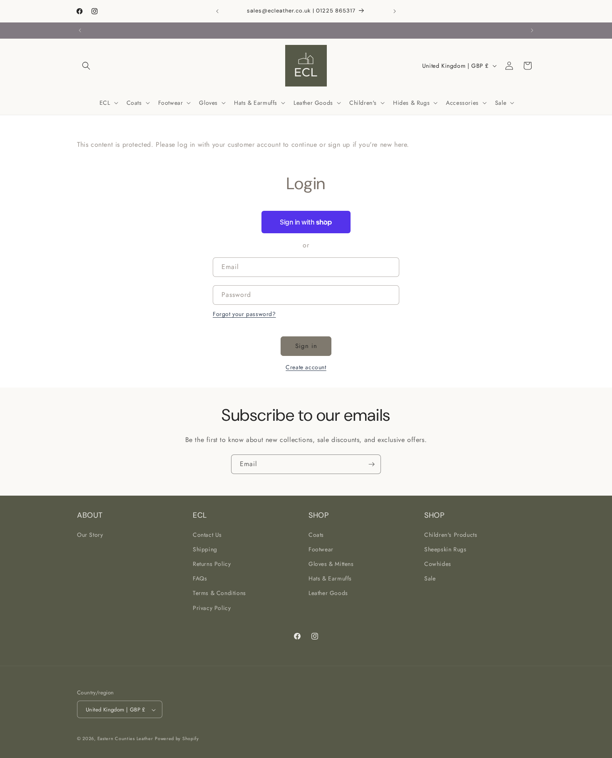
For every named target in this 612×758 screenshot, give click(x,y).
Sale (429, 578)
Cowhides (437, 563)
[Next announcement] (395, 11)
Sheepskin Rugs (445, 549)
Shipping (205, 549)
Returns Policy (212, 563)
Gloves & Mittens (331, 563)
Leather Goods (328, 593)
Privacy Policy (212, 607)
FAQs (200, 578)
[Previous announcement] (217, 11)
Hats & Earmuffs (330, 578)
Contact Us (207, 534)
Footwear (320, 549)
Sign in (306, 346)
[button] (86, 66)
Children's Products (450, 534)
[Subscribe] (371, 464)
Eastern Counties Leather (125, 739)
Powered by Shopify (177, 739)
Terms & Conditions (219, 593)
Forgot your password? (244, 314)
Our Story (90, 534)
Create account (306, 367)
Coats (316, 534)
